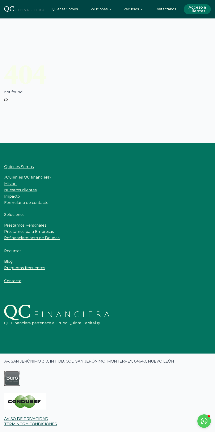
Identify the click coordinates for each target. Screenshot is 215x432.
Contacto (12, 281)
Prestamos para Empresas (29, 231)
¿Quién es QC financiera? (27, 177)
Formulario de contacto (26, 202)
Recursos (131, 9)
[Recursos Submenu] (142, 9)
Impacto (12, 196)
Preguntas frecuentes (24, 268)
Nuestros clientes (20, 190)
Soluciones (99, 9)
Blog (8, 261)
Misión (10, 183)
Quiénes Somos (65, 9)
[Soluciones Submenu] (111, 9)
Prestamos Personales (25, 225)
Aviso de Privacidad (26, 418)
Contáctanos (165, 9)
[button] (204, 421)
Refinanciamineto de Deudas (32, 238)
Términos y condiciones (30, 424)
